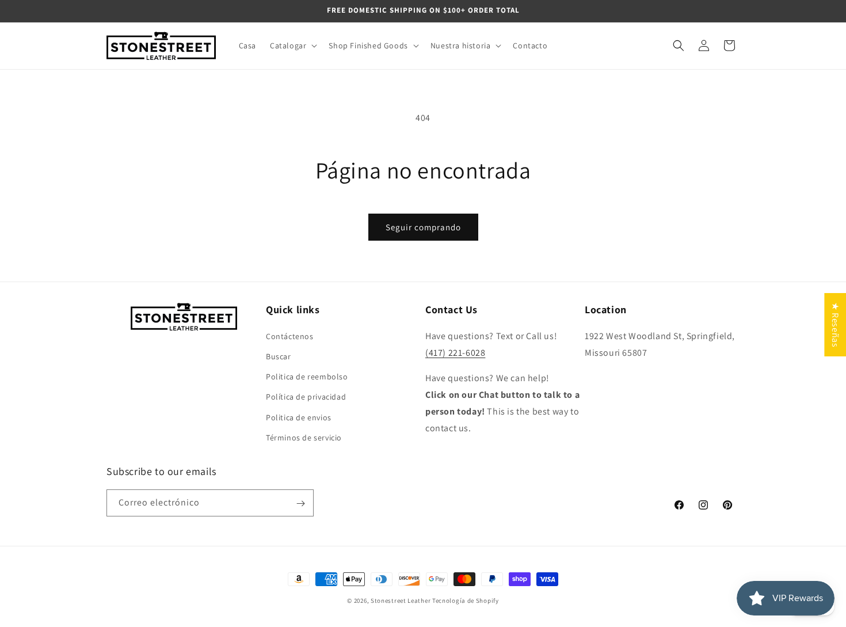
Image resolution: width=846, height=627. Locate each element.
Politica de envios (298, 417)
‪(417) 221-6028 (455, 352)
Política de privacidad (306, 397)
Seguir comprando (423, 227)
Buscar (278, 356)
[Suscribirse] (300, 503)
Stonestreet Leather (400, 600)
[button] (292, 45)
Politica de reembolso (307, 376)
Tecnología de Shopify (465, 600)
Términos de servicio (304, 437)
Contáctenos (290, 335)
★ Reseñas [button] (835, 324)
